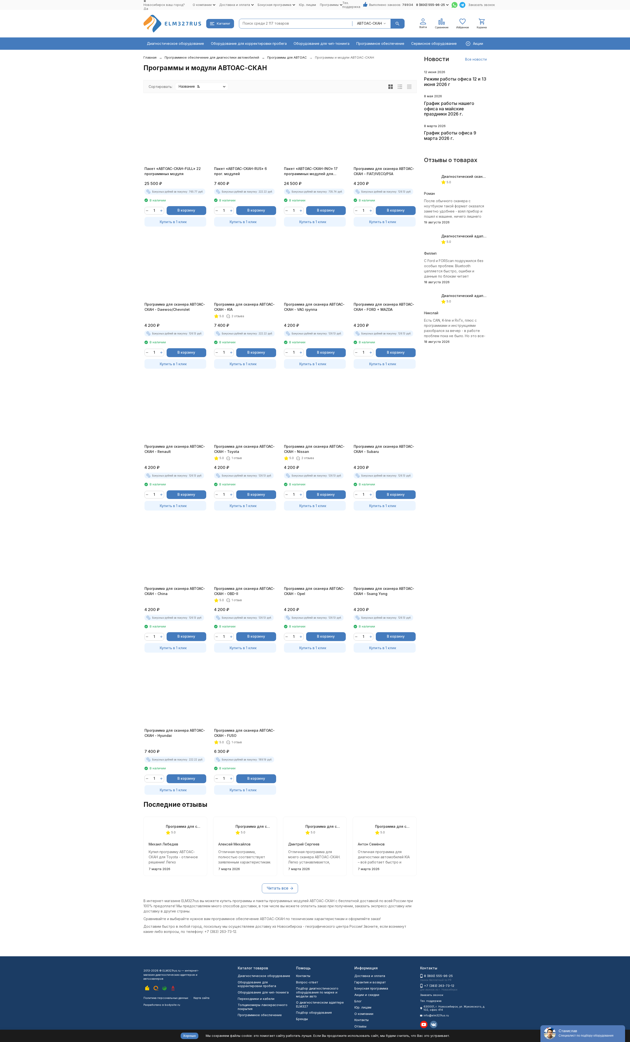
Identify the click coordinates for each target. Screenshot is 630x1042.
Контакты (303, 976)
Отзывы (360, 1026)
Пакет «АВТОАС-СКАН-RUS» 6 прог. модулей (240, 171)
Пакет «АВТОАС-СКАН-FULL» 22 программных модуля (172, 171)
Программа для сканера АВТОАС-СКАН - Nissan (314, 449)
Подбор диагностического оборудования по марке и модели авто (317, 992)
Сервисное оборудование (434, 43)
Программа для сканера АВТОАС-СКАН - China (174, 591)
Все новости (476, 59)
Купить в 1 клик (173, 222)
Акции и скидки (366, 995)
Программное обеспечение (380, 43)
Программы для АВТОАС (287, 57)
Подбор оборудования (314, 1012)
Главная (150, 57)
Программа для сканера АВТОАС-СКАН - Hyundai (174, 733)
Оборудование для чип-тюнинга (321, 43)
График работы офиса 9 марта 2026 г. (450, 135)
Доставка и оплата (369, 976)
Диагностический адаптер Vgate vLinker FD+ (481, 236)
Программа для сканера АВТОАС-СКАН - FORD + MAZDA (384, 307)
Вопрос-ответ (307, 982)
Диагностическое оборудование (175, 43)
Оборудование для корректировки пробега (249, 43)
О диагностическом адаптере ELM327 (320, 1004)
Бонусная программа (371, 988)
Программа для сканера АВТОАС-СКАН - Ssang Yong (384, 591)
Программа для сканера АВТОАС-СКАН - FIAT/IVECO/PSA (384, 171)
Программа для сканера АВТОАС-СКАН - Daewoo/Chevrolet (174, 307)
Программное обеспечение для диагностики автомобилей (212, 57)
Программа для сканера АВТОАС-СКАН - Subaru (384, 449)
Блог (358, 1001)
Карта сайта (201, 998)
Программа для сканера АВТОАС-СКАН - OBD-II (244, 591)
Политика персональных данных (165, 998)
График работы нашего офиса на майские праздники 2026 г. (449, 108)
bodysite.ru (172, 1005)
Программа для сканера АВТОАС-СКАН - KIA (244, 307)
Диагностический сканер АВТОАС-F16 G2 (478, 176)
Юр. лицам (307, 5)
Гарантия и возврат (370, 982)
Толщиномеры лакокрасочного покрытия (262, 1007)
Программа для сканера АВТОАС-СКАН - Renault (174, 449)
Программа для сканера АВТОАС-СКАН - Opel (314, 591)
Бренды (302, 1019)
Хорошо (189, 1036)
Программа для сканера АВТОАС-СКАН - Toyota (244, 449)
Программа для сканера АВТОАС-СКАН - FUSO (244, 733)
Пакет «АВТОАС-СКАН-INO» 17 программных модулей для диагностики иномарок (311, 171)
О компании (363, 1014)
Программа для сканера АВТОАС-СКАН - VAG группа (314, 307)
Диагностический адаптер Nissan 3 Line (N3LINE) (485, 296)
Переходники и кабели (256, 999)
